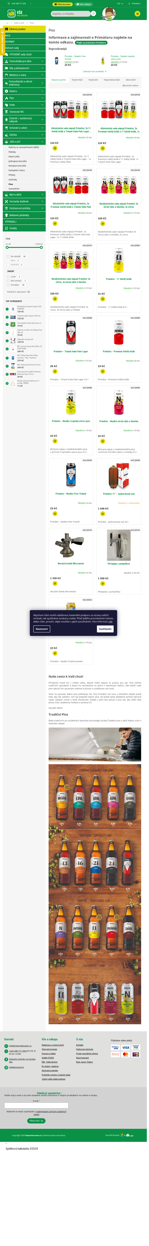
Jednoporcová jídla (18, 161)
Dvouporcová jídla (17, 165)
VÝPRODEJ (10, 221)
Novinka (16, 264)
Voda (12, 104)
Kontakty (79, 1045)
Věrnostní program (49, 1049)
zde (110, 621)
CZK (119, 3)
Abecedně (131, 79)
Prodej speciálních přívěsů (87, 1053)
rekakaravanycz (16, 1067)
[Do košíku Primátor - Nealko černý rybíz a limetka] (102, 441)
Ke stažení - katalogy (50, 1066)
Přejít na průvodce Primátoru (91, 42)
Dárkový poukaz (17, 29)
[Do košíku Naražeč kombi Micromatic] (55, 583)
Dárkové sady (12, 47)
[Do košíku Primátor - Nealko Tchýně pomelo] (55, 653)
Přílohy (12, 175)
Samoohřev (14, 188)
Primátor (17, 284)
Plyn (11, 98)
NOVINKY (10, 41)
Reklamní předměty (19, 215)
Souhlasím (105, 629)
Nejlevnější (77, 79)
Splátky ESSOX (48, 1058)
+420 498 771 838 (17, 1051)
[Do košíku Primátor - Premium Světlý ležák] (102, 371)
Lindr (15, 276)
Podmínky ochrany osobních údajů (56, 1075)
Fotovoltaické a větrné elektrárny (20, 83)
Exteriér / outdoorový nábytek (20, 120)
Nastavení (42, 629)
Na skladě (18, 256)
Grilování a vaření (18, 127)
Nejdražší (93, 79)
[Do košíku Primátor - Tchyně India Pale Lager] (55, 371)
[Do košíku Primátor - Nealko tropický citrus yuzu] (55, 441)
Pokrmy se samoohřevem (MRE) (24, 147)
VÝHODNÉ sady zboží (20, 54)
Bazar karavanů (82, 1058)
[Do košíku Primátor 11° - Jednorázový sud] (102, 513)
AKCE (7, 35)
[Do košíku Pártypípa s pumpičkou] (102, 583)
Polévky (12, 151)
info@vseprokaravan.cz (20, 1045)
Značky (13, 228)
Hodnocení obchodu (84, 1049)
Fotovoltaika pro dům (20, 61)
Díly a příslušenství (19, 68)
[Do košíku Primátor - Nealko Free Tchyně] (55, 513)
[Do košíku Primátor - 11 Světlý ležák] (102, 299)
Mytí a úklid (15, 194)
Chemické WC (16, 111)
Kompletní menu (17, 170)
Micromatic (18, 280)
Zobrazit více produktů (93, 71)
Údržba (13, 134)
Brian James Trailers (84, 1062)
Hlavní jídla (14, 156)
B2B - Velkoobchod (49, 1062)
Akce (15, 260)
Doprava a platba (49, 1053)
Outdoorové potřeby (19, 208)
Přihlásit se (36, 1121)
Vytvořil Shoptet (112, 1135)
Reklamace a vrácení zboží (53, 1045)
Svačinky (13, 179)
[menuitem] (62, 4)
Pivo (11, 184)
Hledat (93, 13)
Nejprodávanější (112, 79)
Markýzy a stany (17, 74)
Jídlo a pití (14, 141)
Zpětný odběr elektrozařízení (53, 1079)
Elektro (13, 91)
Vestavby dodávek (19, 201)
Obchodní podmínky (50, 1070)
